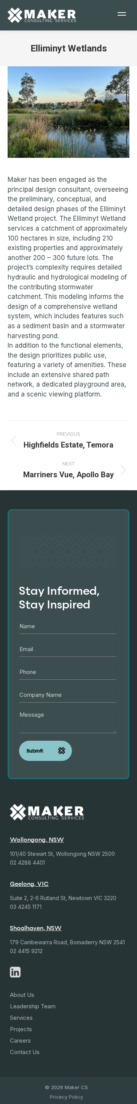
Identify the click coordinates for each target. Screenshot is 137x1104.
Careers (20, 1040)
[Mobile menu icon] (121, 15)
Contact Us (25, 1052)
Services (21, 1017)
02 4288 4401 (27, 862)
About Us (22, 994)
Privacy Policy (66, 1097)
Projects (21, 1029)
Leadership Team (33, 1006)
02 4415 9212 (26, 951)
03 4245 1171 (25, 906)
